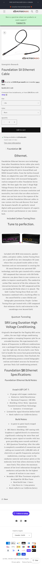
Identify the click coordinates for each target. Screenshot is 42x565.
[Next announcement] (38, 2)
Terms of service (27, 562)
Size (3, 99)
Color (3, 108)
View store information (12, 143)
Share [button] (6, 499)
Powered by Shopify (23, 558)
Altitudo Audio (12, 558)
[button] (4, 11)
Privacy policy (16, 562)
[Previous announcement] (4, 2)
